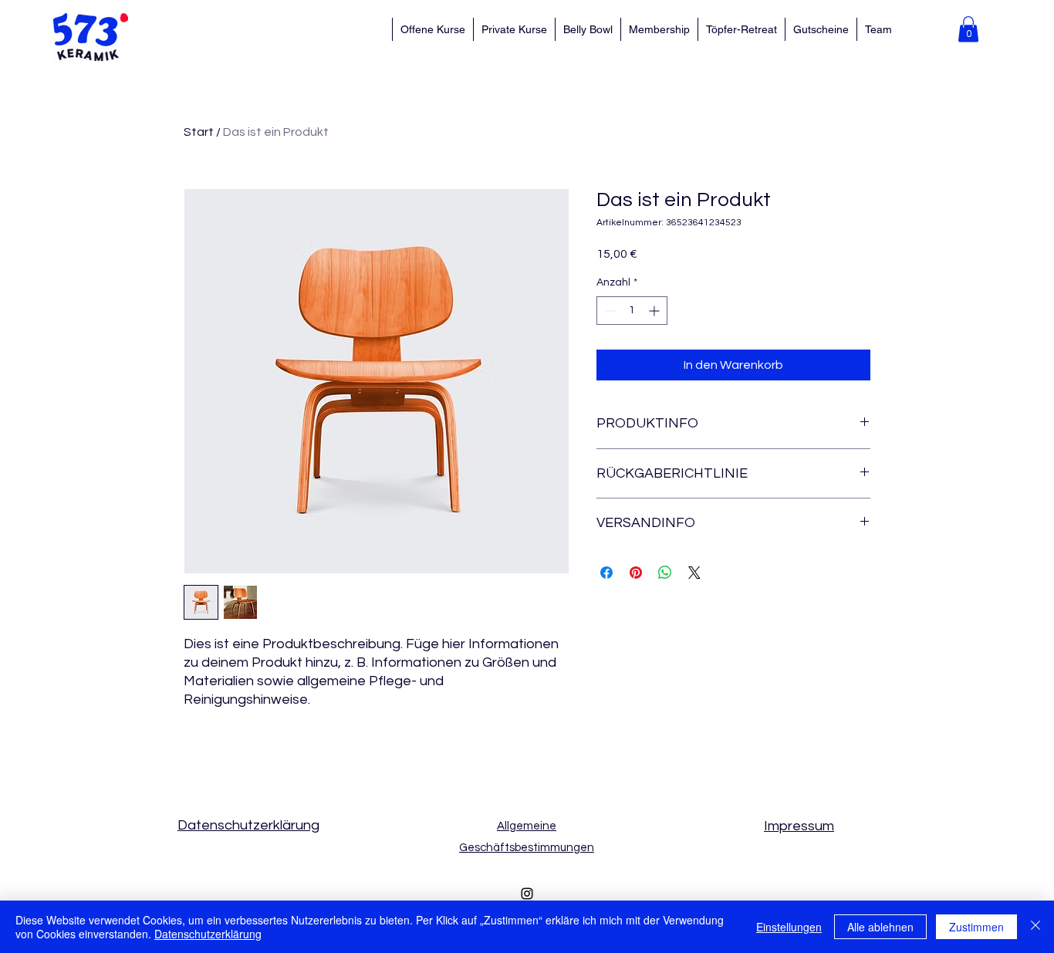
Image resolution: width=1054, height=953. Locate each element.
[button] (968, 29)
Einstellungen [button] (789, 926)
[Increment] (655, 310)
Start (199, 132)
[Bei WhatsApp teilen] (665, 572)
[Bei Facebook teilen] (606, 572)
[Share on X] (694, 572)
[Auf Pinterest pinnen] (636, 572)
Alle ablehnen (880, 926)
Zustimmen (976, 926)
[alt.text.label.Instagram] (527, 893)
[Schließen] (1035, 927)
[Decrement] (608, 310)
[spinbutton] (632, 310)
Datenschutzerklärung (208, 933)
